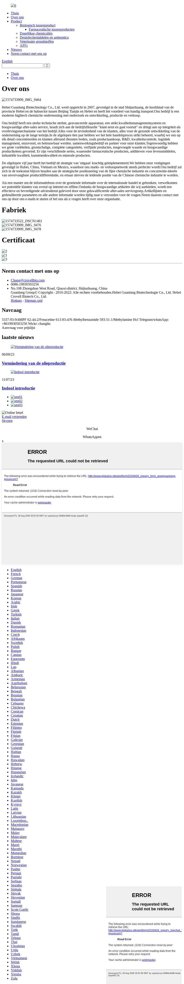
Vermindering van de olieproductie (34, 363)
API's (24, 45)
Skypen (7, 421)
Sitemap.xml (33, 300)
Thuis (15, 13)
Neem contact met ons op (29, 53)
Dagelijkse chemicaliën (36, 33)
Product (16, 21)
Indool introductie (18, 388)
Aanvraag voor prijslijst (18, 328)
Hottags (16, 300)
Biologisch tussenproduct (37, 25)
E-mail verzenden (14, 417)
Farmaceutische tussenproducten (51, 29)
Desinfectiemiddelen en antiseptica (44, 37)
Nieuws (16, 49)
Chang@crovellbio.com (28, 280)
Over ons (17, 17)
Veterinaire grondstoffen (37, 41)
